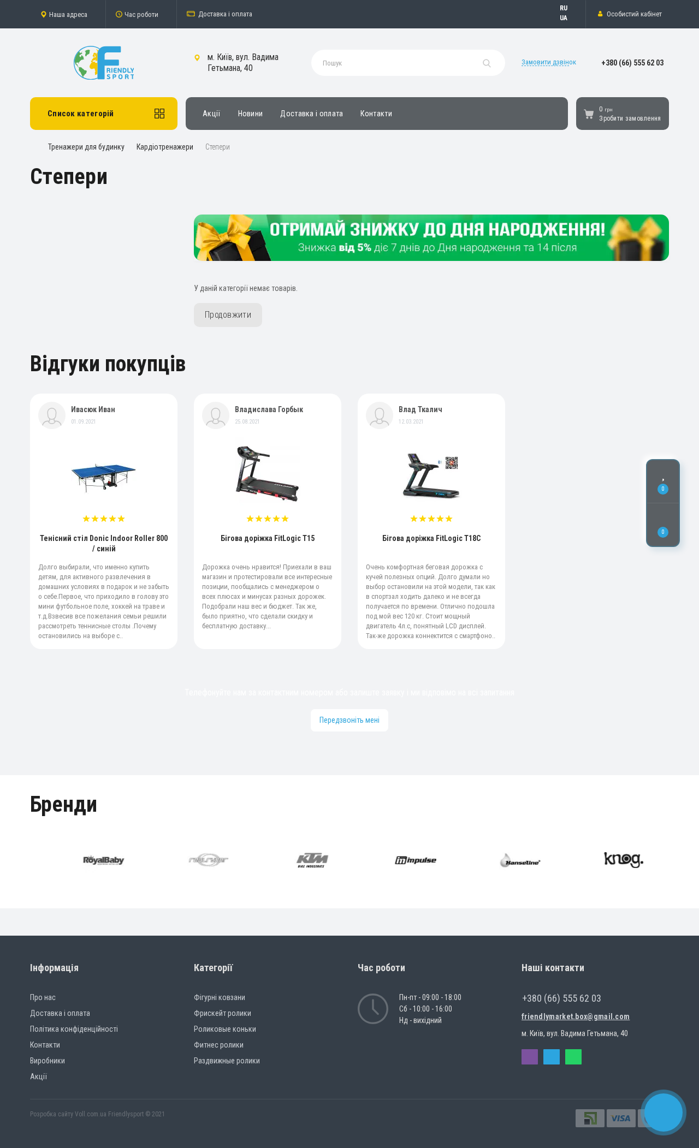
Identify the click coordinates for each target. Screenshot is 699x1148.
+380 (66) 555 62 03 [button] (561, 998)
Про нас (43, 997)
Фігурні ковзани (219, 997)
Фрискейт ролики (222, 1013)
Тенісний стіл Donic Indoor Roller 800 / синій (104, 543)
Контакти (376, 113)
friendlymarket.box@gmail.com (576, 1016)
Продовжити (228, 315)
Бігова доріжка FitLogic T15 (268, 538)
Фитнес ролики (219, 1044)
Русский (568, 8)
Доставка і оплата (225, 14)
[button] (67, 14)
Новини (250, 113)
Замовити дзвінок (549, 62)
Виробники (47, 1060)
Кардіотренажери (165, 146)
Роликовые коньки (225, 1029)
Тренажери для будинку (86, 146)
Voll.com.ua (90, 1114)
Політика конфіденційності (74, 1029)
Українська (568, 18)
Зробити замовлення (630, 118)
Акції (212, 113)
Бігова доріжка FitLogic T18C (431, 538)
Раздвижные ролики (227, 1060)
